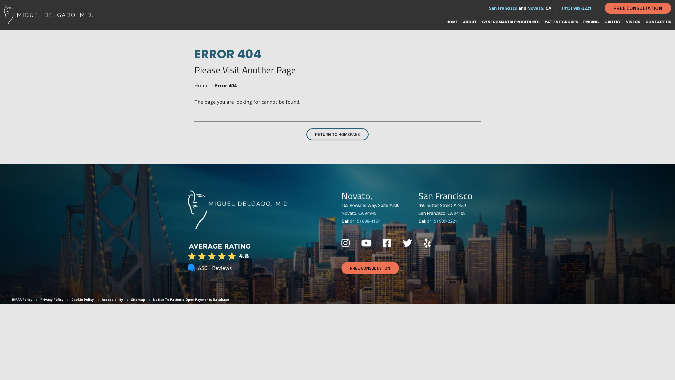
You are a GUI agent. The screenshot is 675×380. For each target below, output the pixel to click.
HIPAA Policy (22, 299)
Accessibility (112, 299)
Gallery (612, 22)
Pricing (591, 22)
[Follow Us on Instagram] (345, 243)
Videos (633, 22)
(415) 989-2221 (576, 8)
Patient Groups (561, 22)
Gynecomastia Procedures (510, 22)
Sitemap (138, 299)
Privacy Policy (52, 299)
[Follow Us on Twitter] (407, 243)
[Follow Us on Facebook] (387, 243)
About (470, 22)
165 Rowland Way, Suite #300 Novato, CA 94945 (370, 209)
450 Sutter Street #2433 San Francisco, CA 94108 (442, 209)
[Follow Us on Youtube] (366, 243)
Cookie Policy (82, 299)
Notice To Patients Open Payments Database (191, 299)
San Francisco (503, 8)
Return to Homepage (337, 134)
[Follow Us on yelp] (427, 243)
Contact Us (658, 22)
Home (452, 22)
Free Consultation (637, 8)
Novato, (535, 8)
